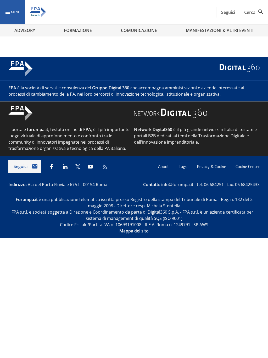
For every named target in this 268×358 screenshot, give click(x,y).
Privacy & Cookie (212, 166)
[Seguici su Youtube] (90, 167)
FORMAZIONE (78, 30)
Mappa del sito (134, 231)
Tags (183, 166)
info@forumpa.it (177, 184)
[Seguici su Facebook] (51, 167)
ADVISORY (24, 30)
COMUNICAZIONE (139, 30)
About (164, 166)
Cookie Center (248, 166)
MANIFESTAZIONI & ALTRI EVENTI (220, 30)
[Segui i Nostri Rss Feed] (104, 167)
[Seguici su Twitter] (78, 167)
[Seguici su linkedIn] (65, 167)
